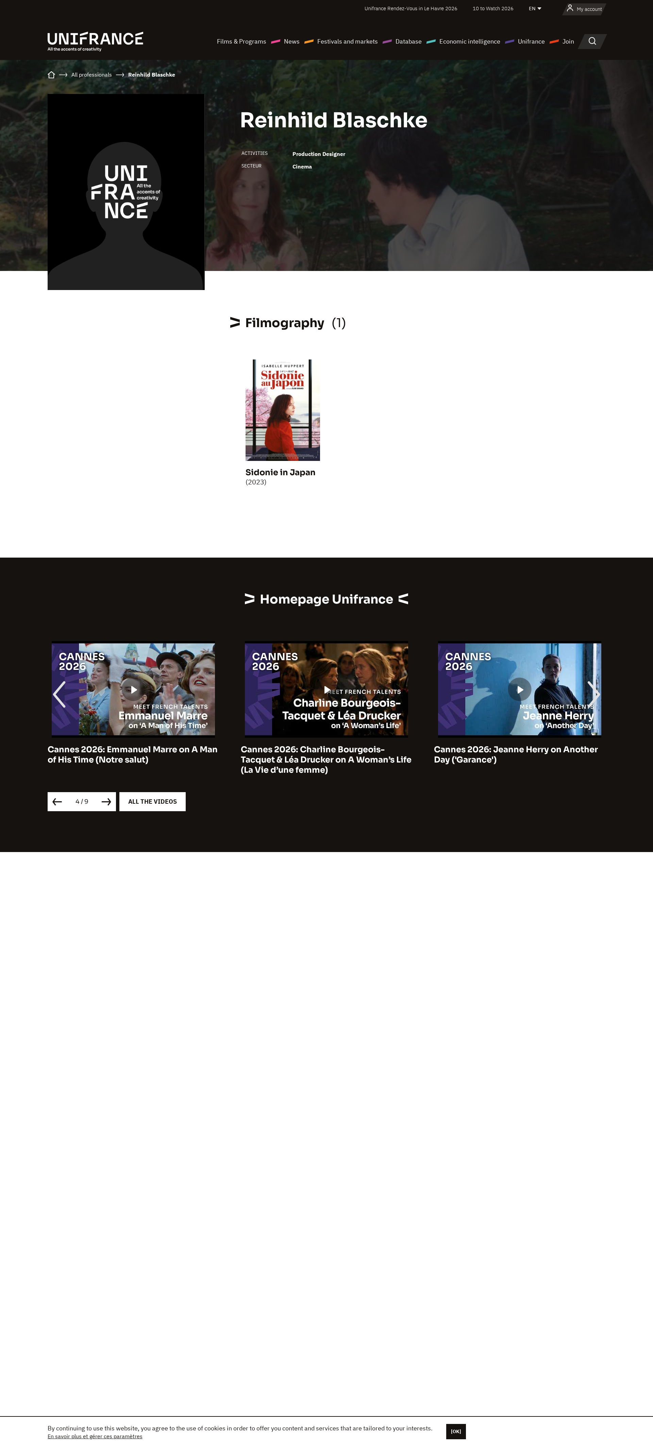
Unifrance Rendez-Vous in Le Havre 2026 (411, 8)
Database (409, 41)
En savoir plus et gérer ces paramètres (95, 1436)
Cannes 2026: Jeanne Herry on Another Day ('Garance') (323, 754)
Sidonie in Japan (281, 472)
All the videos (152, 801)
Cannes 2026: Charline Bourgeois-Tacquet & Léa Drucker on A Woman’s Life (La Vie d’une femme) (133, 759)
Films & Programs (241, 41)
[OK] (456, 1431)
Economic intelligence (469, 41)
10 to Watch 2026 (493, 8)
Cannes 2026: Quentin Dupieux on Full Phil (513, 754)
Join (568, 41)
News (292, 41)
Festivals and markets (347, 41)
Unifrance (531, 41)
